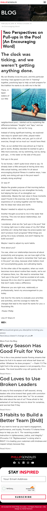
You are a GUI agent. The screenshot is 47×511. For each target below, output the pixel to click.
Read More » (5, 374)
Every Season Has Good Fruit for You (21, 348)
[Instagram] (28, 463)
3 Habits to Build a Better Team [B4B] (21, 417)
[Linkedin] (23, 463)
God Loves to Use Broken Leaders (20, 381)
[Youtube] (32, 463)
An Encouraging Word (10, 26)
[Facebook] (14, 463)
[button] (44, 2)
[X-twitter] (19, 463)
